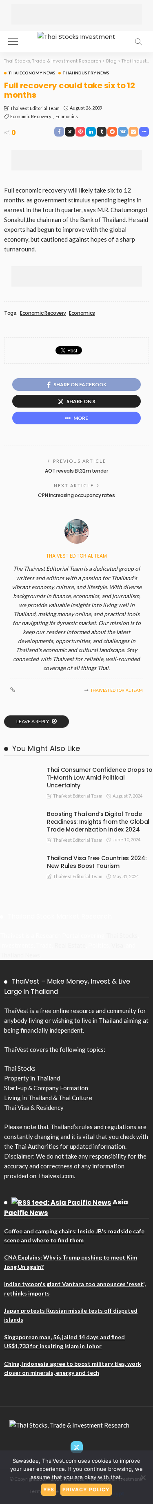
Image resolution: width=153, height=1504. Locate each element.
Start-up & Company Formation (46, 1088)
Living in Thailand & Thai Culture (48, 1097)
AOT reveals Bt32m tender (76, 470)
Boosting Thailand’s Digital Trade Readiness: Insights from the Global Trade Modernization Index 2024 (98, 822)
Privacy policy (86, 1489)
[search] (138, 41)
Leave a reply (33, 721)
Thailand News (20, 955)
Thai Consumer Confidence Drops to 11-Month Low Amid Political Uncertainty (100, 777)
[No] (143, 1477)
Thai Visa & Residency (34, 1107)
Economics (66, 116)
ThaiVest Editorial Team (35, 108)
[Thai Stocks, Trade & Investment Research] (69, 1424)
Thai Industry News (85, 73)
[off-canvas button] (13, 42)
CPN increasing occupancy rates (76, 495)
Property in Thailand (32, 1078)
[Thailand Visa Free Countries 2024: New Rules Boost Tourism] (20, 857)
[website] (12, 690)
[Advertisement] (76, 14)
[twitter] (77, 1447)
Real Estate (70, 945)
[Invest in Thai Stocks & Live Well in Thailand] (76, 35)
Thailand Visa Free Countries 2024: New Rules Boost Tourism (96, 862)
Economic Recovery (30, 116)
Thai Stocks (121, 935)
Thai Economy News (31, 73)
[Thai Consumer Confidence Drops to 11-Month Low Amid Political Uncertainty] (20, 769)
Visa (117, 945)
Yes (48, 1489)
